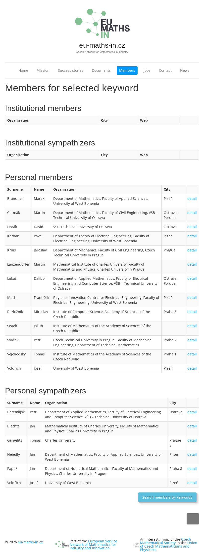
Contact (165, 70)
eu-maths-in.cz (102, 45)
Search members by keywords (167, 497)
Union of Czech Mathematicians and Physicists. (168, 546)
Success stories (70, 70)
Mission (43, 70)
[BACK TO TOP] (193, 518)
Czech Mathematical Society (165, 541)
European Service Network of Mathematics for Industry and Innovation (93, 544)
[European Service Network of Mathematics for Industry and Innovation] (62, 544)
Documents (101, 70)
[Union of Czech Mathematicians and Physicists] (137, 544)
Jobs (147, 70)
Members (127, 70)
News (184, 70)
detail (192, 198)
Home (23, 70)
